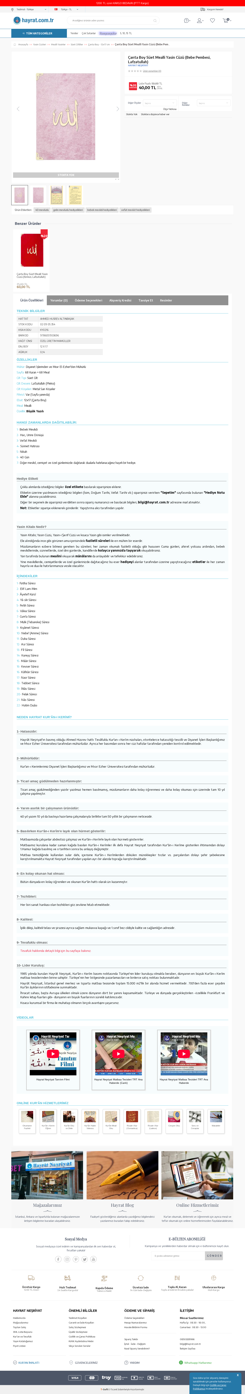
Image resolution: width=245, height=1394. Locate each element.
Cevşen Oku (174, 1126)
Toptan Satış (19, 1327)
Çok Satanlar (89, 33)
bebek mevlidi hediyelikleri (102, 209)
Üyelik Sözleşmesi (78, 1331)
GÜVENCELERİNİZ (86, 1362)
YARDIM (135, 1362)
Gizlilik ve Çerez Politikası (82, 1336)
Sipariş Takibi (131, 1339)
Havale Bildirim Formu (135, 1327)
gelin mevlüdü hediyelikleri (68, 209)
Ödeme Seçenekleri (134, 1317)
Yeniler (74, 33)
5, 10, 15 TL (126, 33)
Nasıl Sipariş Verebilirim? (137, 1348)
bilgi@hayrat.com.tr (190, 1343)
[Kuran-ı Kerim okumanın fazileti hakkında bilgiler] (27, 1121)
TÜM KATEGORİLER (39, 33)
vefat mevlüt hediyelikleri (135, 209)
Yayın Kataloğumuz (23, 1341)
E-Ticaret (113, 1389)
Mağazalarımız (20, 1322)
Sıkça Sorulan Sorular (80, 1345)
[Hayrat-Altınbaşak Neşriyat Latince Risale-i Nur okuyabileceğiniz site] (153, 1121)
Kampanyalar (108, 33)
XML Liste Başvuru (22, 1331)
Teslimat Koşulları (78, 1317)
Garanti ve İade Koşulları (81, 1322)
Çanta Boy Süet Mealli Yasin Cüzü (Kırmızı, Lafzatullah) (32, 276)
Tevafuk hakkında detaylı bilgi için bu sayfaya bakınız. (55, 951)
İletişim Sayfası (187, 1348)
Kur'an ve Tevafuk (22, 1336)
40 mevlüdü (42, 209)
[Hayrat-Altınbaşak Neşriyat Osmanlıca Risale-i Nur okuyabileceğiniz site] (132, 1121)
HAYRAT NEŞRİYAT (138, 65)
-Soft (104, 1389)
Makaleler (216, 1126)
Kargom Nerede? (215, 9)
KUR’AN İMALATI (28, 1362)
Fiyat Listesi (19, 1345)
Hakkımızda (19, 1317)
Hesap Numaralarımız (135, 1322)
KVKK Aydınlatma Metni (81, 1341)
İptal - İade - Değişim (135, 1343)
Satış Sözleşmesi (77, 1327)
